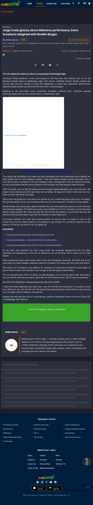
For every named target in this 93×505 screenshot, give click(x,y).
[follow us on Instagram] (42, 482)
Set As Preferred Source (80, 40)
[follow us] (50, 65)
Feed (57, 455)
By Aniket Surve (10, 40)
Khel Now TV (60, 464)
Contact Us (32, 464)
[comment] (43, 65)
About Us (31, 460)
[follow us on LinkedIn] (55, 482)
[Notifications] (89, 3)
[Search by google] (73, 3)
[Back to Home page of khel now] (10, 4)
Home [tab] (29, 4)
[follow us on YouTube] (50, 482)
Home (30, 455)
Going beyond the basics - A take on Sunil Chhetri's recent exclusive (32, 240)
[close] (88, 487)
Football (7, 27)
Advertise (43, 460)
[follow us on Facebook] (37, 482)
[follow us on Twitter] (46, 482)
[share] (57, 65)
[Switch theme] (79, 3)
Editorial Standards (47, 468)
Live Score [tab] (65, 4)
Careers (43, 455)
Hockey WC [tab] (52, 4)
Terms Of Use (33, 468)
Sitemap (59, 460)
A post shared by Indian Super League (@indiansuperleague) (27, 165)
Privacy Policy (45, 464)
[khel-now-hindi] (84, 3)
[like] (35, 65)
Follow (24, 40)
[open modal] (87, 461)
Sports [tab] (40, 4)
